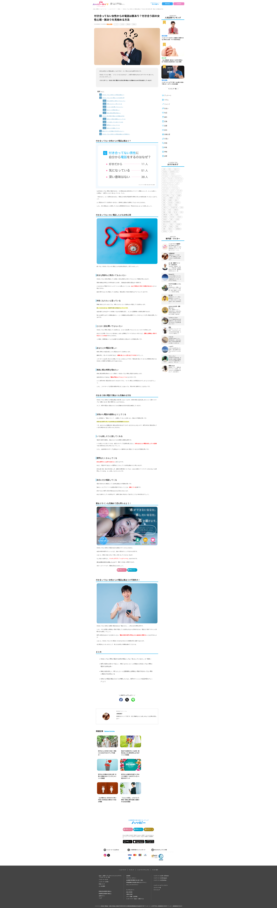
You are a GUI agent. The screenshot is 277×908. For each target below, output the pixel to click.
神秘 (165, 151)
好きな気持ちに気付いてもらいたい (114, 101)
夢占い (176, 200)
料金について (102, 884)
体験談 (179, 195)
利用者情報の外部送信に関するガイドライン (136, 882)
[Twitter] (127, 699)
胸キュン (165, 224)
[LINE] (133, 699)
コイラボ (170, 178)
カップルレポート (130, 889)
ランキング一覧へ (172, 88)
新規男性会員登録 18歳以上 (105, 893)
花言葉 (164, 226)
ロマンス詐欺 (166, 195)
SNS (170, 169)
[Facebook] (121, 699)
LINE (164, 169)
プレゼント (165, 190)
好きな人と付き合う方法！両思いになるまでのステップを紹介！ (107, 753)
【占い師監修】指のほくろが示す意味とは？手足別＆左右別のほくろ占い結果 (172, 61)
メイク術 (179, 190)
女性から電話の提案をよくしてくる (114, 119)
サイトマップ (157, 889)
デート (180, 181)
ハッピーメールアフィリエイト (161, 885)
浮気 (182, 212)
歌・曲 (175, 212)
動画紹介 (171, 197)
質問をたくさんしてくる (112, 125)
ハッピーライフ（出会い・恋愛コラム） (135, 898)
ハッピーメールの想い (104, 881)
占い (178, 197)
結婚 (175, 221)
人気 (173, 195)
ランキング (131, 869)
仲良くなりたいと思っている (113, 104)
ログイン (149, 829)
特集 (165, 147)
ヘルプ (100, 898)
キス (164, 178)
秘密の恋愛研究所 (166, 221)
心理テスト (165, 207)
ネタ (177, 183)
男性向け (134, 24)
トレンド (167, 104)
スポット (165, 181)
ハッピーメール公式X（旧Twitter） (161, 875)
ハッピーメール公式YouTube (160, 880)
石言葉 (177, 219)
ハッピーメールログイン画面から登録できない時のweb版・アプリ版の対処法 (173, 38)
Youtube (165, 171)
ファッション (175, 188)
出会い (164, 35)
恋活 (165, 130)
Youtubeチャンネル (174, 171)
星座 (164, 212)
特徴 (165, 143)
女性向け (178, 202)
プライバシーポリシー (131, 878)
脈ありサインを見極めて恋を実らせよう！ (112, 131)
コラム (166, 100)
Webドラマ (176, 169)
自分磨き (178, 224)
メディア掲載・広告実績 (131, 896)
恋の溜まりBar (174, 207)
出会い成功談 (129, 892)
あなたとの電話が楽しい (112, 110)
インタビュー (166, 176)
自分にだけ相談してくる (112, 128)
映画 (170, 212)
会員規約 (128, 875)
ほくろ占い (165, 173)
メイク (173, 190)
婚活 (165, 117)
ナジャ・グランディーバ (168, 183)
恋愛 (165, 126)
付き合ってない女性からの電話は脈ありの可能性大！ (115, 134)
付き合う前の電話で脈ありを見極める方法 (112, 116)
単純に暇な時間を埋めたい (112, 113)
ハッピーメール (174, 185)
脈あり (172, 224)
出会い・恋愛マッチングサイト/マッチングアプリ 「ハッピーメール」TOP (110, 876)
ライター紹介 (155, 869)
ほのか (173, 173)
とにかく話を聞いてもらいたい (113, 107)
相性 (171, 219)
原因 (164, 200)
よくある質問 (102, 886)
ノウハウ (116, 24)
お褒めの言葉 (129, 894)
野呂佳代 (165, 231)
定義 (165, 121)
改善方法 (176, 209)
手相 (170, 209)
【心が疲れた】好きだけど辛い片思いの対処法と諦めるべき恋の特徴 (107, 799)
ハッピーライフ (111, 9)
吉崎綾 (170, 200)
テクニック (173, 181)
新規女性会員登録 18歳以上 (105, 891)
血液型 (171, 226)
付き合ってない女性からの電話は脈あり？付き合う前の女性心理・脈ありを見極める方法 (143, 9)
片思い (119, 9)
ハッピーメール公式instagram (160, 878)
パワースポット (166, 188)
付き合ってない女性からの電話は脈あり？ (112, 95)
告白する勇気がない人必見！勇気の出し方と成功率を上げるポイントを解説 (130, 753)
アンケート (167, 95)
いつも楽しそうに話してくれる (113, 122)
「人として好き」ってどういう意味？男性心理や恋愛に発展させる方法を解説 (130, 799)
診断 (164, 57)
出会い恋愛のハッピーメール (99, 9)
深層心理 (128, 24)
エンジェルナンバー (176, 176)
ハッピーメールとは (103, 879)
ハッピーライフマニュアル (143, 869)
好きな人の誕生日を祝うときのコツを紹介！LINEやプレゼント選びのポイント (130, 776)
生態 (177, 214)
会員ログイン (102, 895)
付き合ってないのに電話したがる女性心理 (112, 98)
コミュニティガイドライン (132, 884)
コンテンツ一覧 (157, 887)
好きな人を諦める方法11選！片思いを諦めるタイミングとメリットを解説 (107, 776)
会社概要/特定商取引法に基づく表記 (134, 880)
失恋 (165, 113)
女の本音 (122, 24)
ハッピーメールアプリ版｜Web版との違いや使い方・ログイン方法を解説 (173, 83)
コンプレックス (179, 178)
